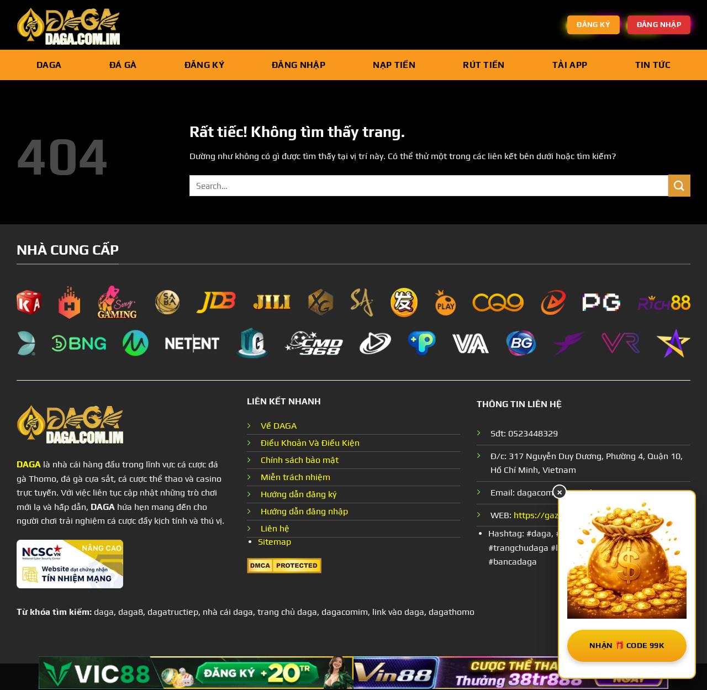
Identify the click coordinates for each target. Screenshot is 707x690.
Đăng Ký (204, 65)
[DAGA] (72, 25)
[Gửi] (679, 185)
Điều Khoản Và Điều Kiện (310, 443)
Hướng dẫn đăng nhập (304, 511)
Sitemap (274, 541)
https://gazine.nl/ (549, 515)
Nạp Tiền (394, 65)
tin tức (653, 65)
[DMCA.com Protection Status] (284, 564)
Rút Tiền (484, 65)
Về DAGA (279, 425)
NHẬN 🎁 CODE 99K (626, 645)
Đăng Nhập (298, 65)
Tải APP (569, 65)
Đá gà (123, 65)
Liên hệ (275, 528)
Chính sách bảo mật (300, 460)
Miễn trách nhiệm (295, 477)
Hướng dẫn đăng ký (298, 494)
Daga (48, 65)
